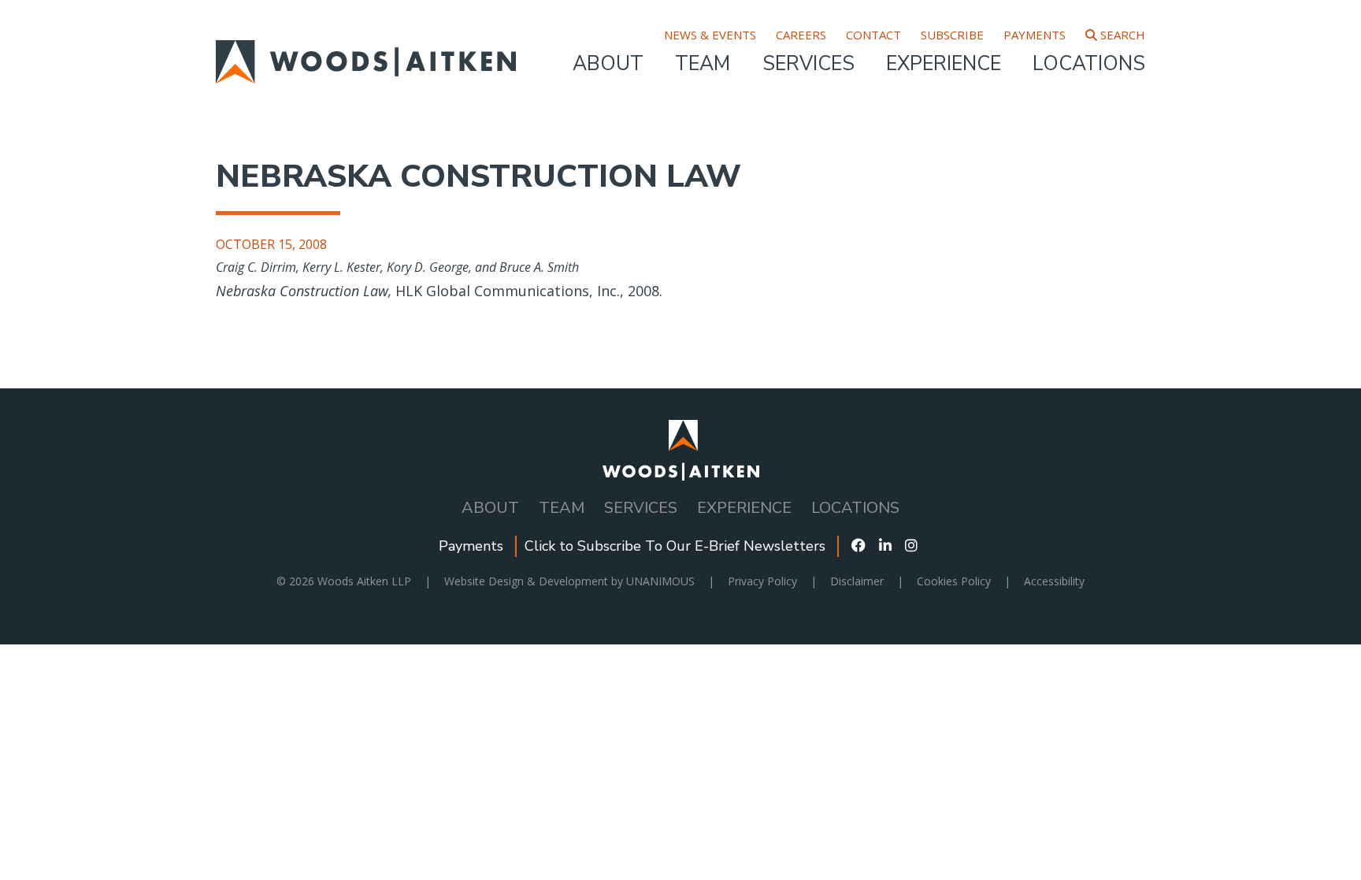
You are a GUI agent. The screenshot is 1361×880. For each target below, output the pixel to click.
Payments (1034, 35)
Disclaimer (857, 581)
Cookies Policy (954, 581)
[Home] (366, 50)
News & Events (710, 35)
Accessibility (1054, 581)
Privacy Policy (762, 581)
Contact (873, 35)
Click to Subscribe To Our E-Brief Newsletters (675, 546)
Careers (801, 35)
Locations (1089, 64)
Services (808, 64)
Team (702, 64)
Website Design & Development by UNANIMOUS (569, 581)
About (608, 64)
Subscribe (952, 35)
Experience (943, 64)
